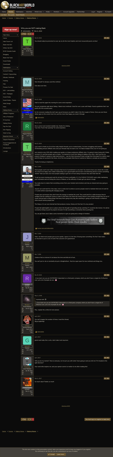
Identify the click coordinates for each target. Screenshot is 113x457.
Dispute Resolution (9, 139)
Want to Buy (7, 133)
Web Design (7, 103)
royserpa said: (40, 299)
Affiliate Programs (8, 113)
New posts (11, 15)
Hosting (5, 81)
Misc (4, 84)
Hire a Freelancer (8, 117)
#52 (108, 337)
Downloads (6, 64)
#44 (108, 123)
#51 (108, 316)
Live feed (3, 15)
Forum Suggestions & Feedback (9, 144)
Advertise (29, 12)
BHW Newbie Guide (9, 51)
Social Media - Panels (9, 100)
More (4, 107)
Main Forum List (8, 41)
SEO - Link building (8, 90)
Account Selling (7, 71)
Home (4, 12)
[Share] (105, 38)
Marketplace (19, 12)
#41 (108, 38)
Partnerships (81, 12)
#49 (108, 275)
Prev (24, 34)
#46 (108, 166)
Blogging (6, 54)
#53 (108, 358)
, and (45, 228)
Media (48, 12)
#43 (108, 99)
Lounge (5, 151)
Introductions (7, 148)
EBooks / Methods (8, 77)
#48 (108, 254)
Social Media (7, 61)
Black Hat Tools (8, 58)
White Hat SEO (7, 48)
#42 (108, 79)
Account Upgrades (68, 12)
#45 (108, 143)
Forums (10, 12)
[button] (43, 11)
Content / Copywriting (9, 74)
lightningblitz (27, 31)
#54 (108, 378)
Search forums (20, 15)
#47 (108, 233)
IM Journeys (6, 120)
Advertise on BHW (66, 65)
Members (56, 12)
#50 (108, 295)
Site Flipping (7, 130)
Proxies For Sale (8, 87)
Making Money (7, 123)
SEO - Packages (8, 94)
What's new (38, 12)
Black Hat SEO (7, 45)
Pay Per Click (7, 126)
